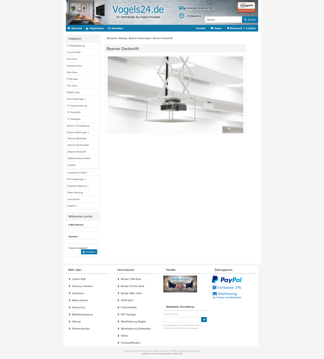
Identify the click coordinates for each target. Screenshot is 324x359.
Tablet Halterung (75, 192)
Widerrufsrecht (79, 300)
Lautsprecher (73, 199)
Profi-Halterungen (76, 98)
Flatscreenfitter (128, 307)
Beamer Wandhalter (77, 138)
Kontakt (200, 28)
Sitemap (76, 321)
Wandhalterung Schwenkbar (135, 328)
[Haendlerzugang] (180, 283)
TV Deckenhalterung (77, 105)
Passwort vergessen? (78, 247)
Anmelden (90, 251)
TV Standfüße (74, 112)
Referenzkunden (80, 328)
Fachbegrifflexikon (129, 342)
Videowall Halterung (77, 185)
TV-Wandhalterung (76, 45)
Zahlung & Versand (81, 286)
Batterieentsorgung (81, 314)
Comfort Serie (73, 52)
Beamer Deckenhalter (78, 144)
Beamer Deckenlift (77, 151)
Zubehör (72, 165)
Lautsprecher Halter (77, 172)
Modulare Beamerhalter (79, 158)
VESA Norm (126, 300)
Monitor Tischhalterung (78, 125)
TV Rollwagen (73, 119)
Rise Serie (72, 72)
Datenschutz (78, 307)
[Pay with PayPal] (227, 279)
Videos (123, 335)
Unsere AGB (78, 279)
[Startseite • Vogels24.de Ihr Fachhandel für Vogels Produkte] (162, 12)
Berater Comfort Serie (131, 286)
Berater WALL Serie (130, 293)
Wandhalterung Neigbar (132, 321)
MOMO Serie (73, 92)
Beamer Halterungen (77, 132)
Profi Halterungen (76, 179)
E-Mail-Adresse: (76, 224)
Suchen (251, 19)
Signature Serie (74, 65)
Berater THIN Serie (130, 279)
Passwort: (73, 236)
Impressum (77, 293)
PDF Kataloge (127, 314)
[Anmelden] (204, 319)
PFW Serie (72, 79)
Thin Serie (72, 85)
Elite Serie (72, 59)
